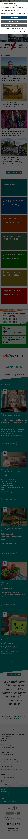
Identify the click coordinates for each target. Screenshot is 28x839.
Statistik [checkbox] (13, 13)
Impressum (16, 31)
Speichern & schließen (14, 21)
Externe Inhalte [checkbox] (21, 13)
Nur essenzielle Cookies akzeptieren (14, 25)
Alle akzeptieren (14, 17)
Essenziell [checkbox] (5, 13)
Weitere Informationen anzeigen (13, 28)
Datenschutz (23, 31)
